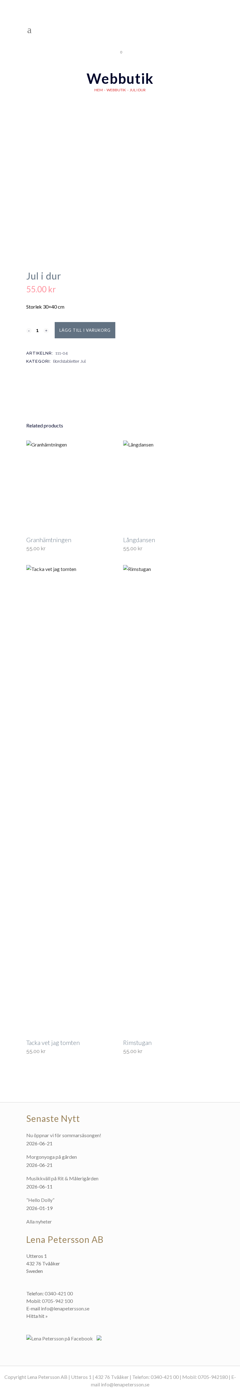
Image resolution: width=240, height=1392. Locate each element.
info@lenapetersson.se (65, 1308)
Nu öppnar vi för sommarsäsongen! (63, 1135)
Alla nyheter (39, 1221)
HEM (98, 90)
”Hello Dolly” (40, 1200)
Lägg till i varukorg (85, 330)
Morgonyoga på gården (51, 1157)
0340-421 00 (59, 1293)
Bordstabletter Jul (69, 361)
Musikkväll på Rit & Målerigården (62, 1178)
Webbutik (116, 90)
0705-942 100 (57, 1301)
